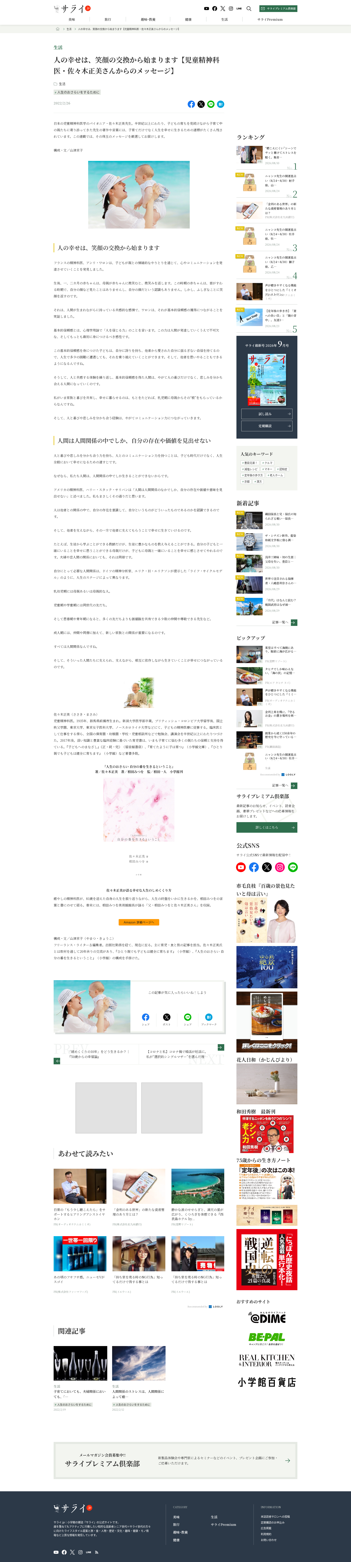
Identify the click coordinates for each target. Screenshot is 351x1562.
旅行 (108, 19)
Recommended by (197, 1306)
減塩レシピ (251, 469)
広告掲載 (266, 1528)
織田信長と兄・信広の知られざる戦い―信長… (280, 516)
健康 (188, 19)
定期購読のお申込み (273, 1522)
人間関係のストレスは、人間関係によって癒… (138, 1394)
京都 (247, 481)
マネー (268, 469)
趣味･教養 (148, 19)
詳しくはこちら (267, 827)
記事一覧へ (280, 622)
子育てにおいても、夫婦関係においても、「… (80, 1394)
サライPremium (223, 1524)
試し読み (265, 414)
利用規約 (266, 1534)
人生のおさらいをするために (78, 92)
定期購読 (265, 426)
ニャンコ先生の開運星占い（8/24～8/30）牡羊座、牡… (280, 234)
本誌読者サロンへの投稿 (275, 1516)
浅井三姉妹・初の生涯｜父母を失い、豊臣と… (280, 559)
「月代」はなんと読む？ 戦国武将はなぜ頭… (280, 602)
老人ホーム (276, 475)
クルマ (268, 463)
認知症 (283, 469)
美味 (71, 19)
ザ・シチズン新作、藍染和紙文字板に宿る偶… (280, 537)
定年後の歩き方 (253, 475)
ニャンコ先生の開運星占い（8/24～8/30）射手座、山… (280, 180)
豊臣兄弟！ (251, 463)
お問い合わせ (269, 1540)
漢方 (259, 481)
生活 (224, 19)
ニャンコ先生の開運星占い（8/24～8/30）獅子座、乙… (280, 262)
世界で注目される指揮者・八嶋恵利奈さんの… (280, 581)
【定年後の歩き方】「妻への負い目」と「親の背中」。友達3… (280, 315)
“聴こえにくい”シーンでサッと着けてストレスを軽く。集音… (280, 152)
